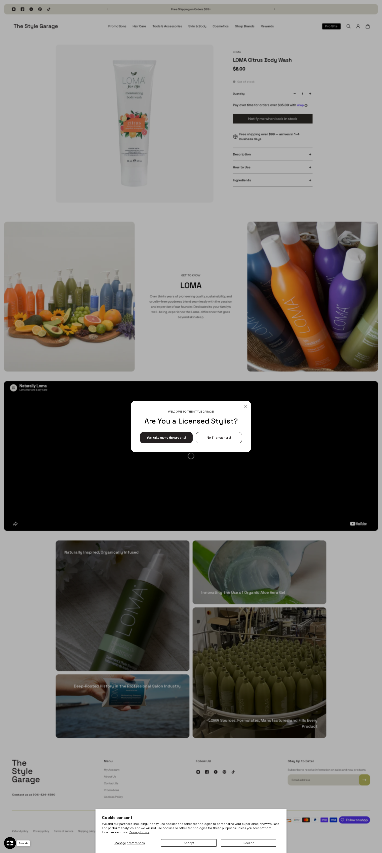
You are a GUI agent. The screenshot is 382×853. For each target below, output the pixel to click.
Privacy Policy (139, 832)
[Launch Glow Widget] (10, 843)
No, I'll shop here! (219, 437)
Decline (248, 843)
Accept (188, 843)
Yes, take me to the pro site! (166, 437)
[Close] (245, 406)
